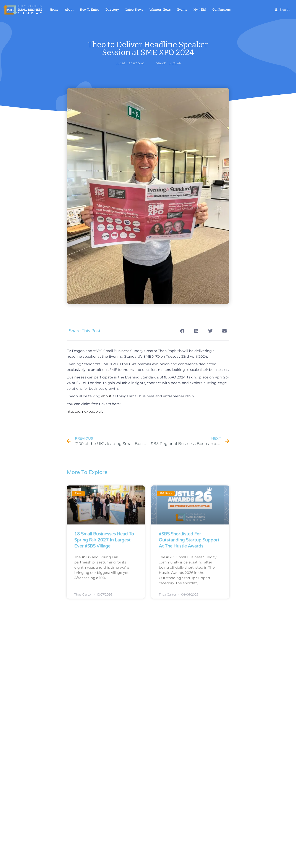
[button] (182, 331)
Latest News (134, 9)
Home (54, 9)
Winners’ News (160, 9)
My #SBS (200, 9)
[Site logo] (23, 9)
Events (182, 9)
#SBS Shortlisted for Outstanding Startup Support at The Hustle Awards (189, 540)
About (69, 9)
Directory (112, 9)
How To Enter (89, 9)
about (106, 396)
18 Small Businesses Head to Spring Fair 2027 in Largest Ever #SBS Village (104, 540)
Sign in (284, 9)
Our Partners (221, 9)
